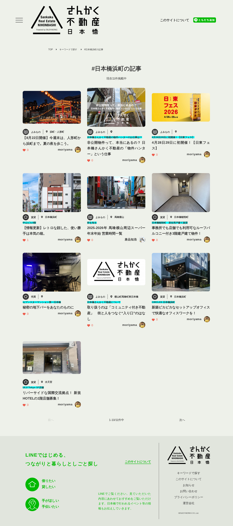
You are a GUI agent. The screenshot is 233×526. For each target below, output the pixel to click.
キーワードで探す (68, 49)
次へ (182, 420)
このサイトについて (174, 20)
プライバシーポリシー (188, 497)
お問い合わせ (188, 491)
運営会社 (188, 503)
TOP (50, 49)
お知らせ (188, 485)
